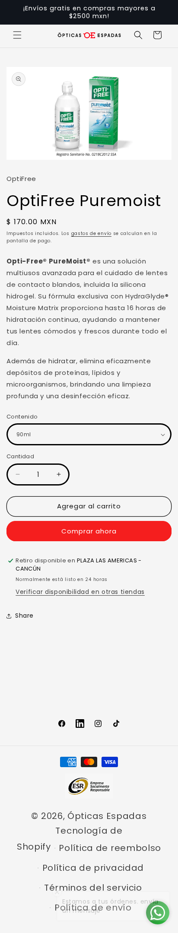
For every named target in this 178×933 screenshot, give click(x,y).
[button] (17, 34)
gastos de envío (91, 233)
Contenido (22, 417)
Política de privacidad (93, 868)
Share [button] (24, 615)
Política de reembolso (110, 848)
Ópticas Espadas (107, 816)
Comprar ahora (89, 531)
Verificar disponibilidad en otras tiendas (80, 591)
